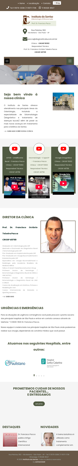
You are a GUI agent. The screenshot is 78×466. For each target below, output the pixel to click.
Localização (34, 3)
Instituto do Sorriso (30, 459)
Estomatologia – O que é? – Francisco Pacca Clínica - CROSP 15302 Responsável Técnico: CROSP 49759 (39, 165)
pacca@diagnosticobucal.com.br (42, 39)
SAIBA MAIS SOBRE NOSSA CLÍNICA (20, 131)
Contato (46, 3)
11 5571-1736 (31, 8)
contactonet (40, 462)
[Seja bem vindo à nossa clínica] (63, 101)
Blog (58, 3)
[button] (6, 74)
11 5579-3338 (19, 8)
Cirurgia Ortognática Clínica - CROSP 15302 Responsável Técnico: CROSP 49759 (63, 163)
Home (22, 3)
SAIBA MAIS (10, 296)
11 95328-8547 (48, 8)
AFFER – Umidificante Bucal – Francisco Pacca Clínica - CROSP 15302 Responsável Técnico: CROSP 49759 (14, 165)
